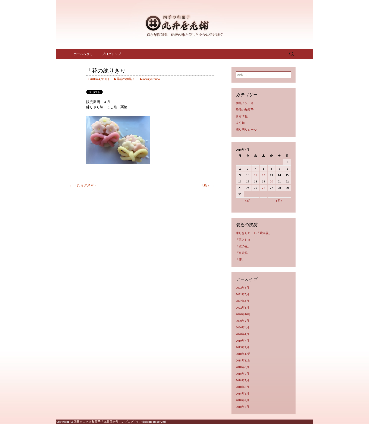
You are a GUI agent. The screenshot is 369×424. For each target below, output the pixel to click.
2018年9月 (242, 367)
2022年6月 (242, 288)
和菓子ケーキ (245, 103)
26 (263, 188)
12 (263, 175)
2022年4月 (242, 301)
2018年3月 (242, 407)
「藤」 (240, 259)
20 (271, 181)
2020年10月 (243, 314)
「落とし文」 (245, 240)
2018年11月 (243, 360)
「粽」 (207, 185)
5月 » (279, 201)
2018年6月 (242, 387)
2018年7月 (242, 380)
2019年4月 (242, 340)
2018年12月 (243, 354)
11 (255, 175)
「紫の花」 (243, 246)
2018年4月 (242, 400)
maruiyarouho (151, 79)
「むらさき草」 (83, 185)
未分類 (240, 123)
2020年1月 (242, 334)
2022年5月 (242, 294)
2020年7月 (242, 321)
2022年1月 (242, 307)
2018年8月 (242, 374)
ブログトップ (111, 54)
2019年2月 (242, 347)
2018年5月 (242, 393)
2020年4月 (242, 327)
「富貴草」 (243, 253)
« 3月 (248, 201)
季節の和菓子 (126, 79)
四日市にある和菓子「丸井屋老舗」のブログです (106, 422)
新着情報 (242, 116)
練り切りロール (246, 129)
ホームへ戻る (83, 54)
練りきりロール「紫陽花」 (254, 233)
